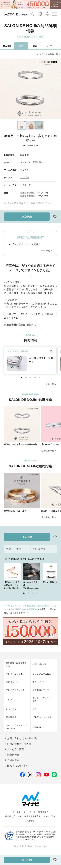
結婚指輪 (24, 154)
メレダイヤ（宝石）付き (31, 162)
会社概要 (17, 812)
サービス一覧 (29, 812)
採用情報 (30, 820)
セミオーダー (26, 185)
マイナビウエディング (14, 605)
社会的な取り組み (13, 816)
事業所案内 (43, 812)
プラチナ (24, 170)
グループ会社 (49, 816)
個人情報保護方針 (32, 816)
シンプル (24, 177)
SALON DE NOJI (18, 609)
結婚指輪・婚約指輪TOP (38, 605)
